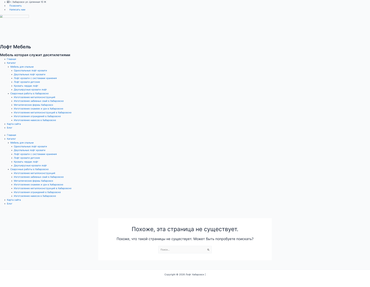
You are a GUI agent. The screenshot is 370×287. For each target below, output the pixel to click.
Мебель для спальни (22, 66)
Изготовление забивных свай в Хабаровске (39, 100)
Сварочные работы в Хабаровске (29, 93)
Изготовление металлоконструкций (34, 97)
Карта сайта (14, 123)
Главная (11, 59)
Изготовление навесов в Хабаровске (35, 120)
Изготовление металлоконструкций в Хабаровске (42, 112)
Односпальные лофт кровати (30, 70)
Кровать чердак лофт (26, 85)
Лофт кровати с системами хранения (35, 78)
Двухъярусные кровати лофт (30, 89)
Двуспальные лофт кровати (29, 74)
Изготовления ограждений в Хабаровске (37, 116)
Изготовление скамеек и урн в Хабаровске (38, 108)
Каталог (11, 62)
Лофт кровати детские (27, 81)
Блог (9, 127)
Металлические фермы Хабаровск (33, 104)
